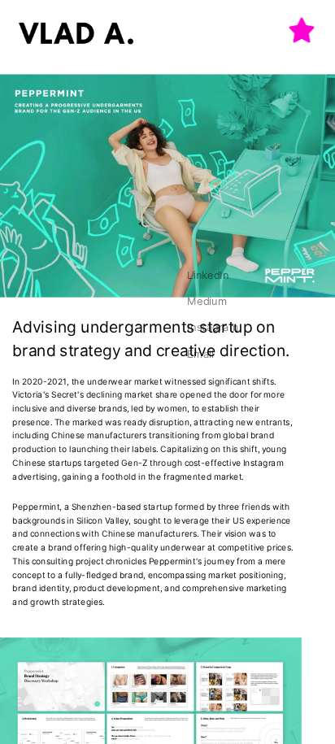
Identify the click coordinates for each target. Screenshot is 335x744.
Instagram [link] (212, 327)
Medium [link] (207, 300)
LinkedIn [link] (207, 274)
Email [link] (200, 353)
